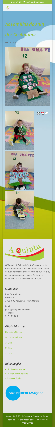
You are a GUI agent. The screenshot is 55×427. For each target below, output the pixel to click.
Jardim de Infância (13, 337)
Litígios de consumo (16, 369)
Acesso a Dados (14, 378)
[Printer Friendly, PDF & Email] (43, 113)
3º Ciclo (8, 353)
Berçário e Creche (13, 332)
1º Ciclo (8, 342)
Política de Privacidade (17, 373)
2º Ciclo (8, 348)
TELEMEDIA (27, 423)
